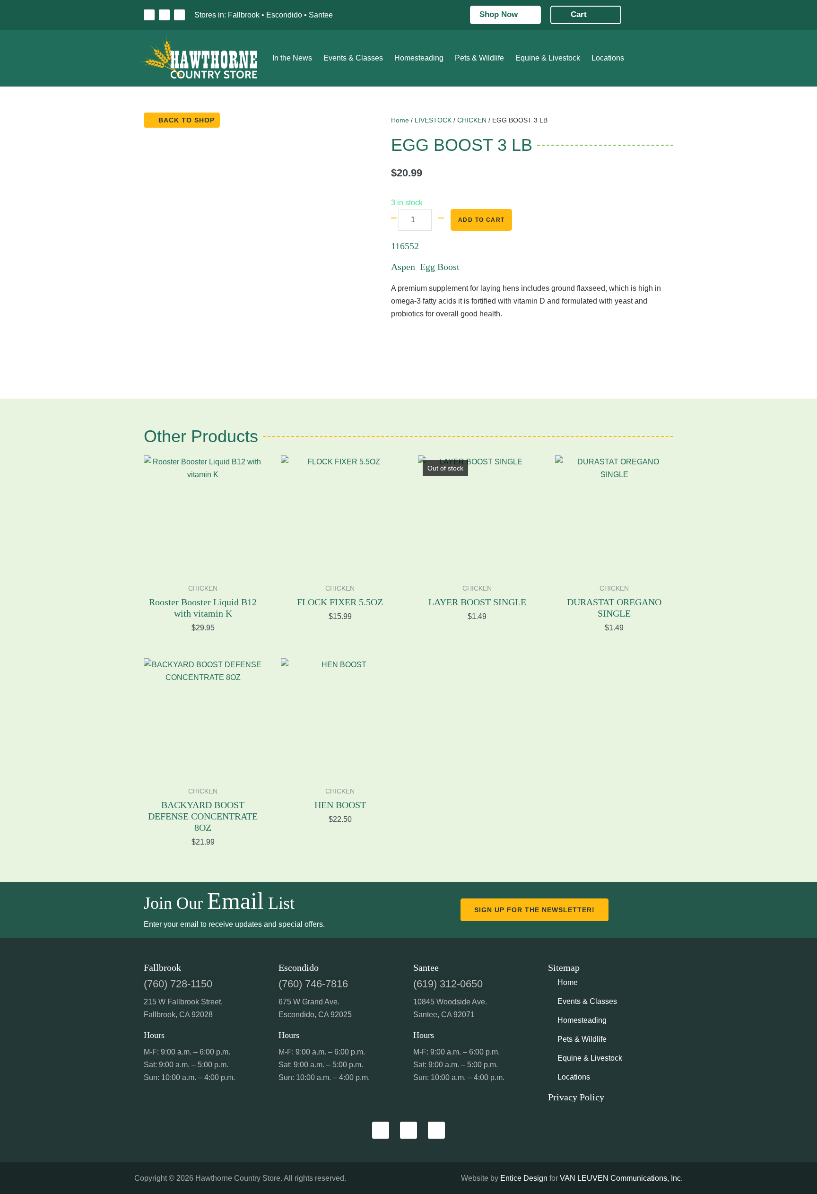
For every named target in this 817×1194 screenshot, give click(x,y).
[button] (350, 15)
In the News (292, 58)
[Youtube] (179, 14)
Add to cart (481, 220)
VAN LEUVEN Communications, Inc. (621, 1178)
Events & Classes (353, 58)
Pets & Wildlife (479, 58)
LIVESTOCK (433, 120)
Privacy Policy (576, 1097)
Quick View (202, 561)
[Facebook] (149, 14)
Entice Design (524, 1178)
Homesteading (418, 58)
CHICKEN (472, 120)
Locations (607, 58)
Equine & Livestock (547, 58)
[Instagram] (164, 14)
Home (400, 120)
